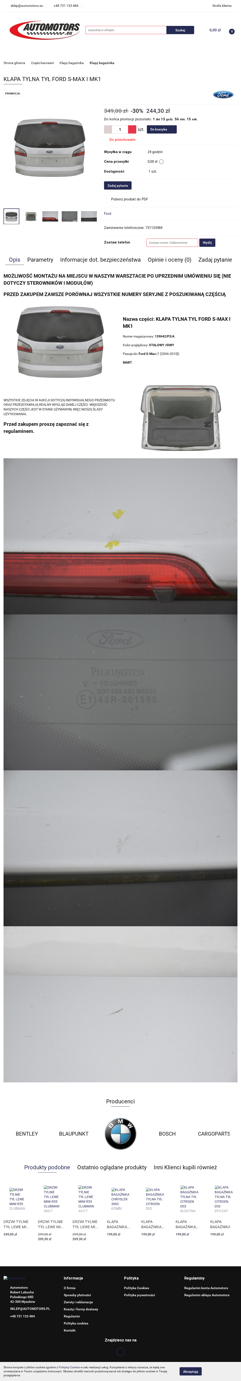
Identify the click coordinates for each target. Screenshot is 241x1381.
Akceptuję (190, 1371)
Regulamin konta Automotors (206, 1288)
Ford (107, 213)
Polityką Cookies (69, 1367)
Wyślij (207, 242)
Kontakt (70, 1330)
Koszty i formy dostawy (81, 1309)
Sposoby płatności (77, 1295)
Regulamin (72, 1316)
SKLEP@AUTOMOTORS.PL (30, 1309)
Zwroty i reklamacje (78, 1302)
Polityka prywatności (139, 1295)
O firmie (70, 1288)
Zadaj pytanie (118, 185)
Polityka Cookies (136, 1288)
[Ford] (223, 94)
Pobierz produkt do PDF (129, 199)
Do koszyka (159, 129)
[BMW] (73, 1134)
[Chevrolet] (214, 1134)
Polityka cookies (76, 1323)
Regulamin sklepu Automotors (206, 1295)
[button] (73, 1278)
